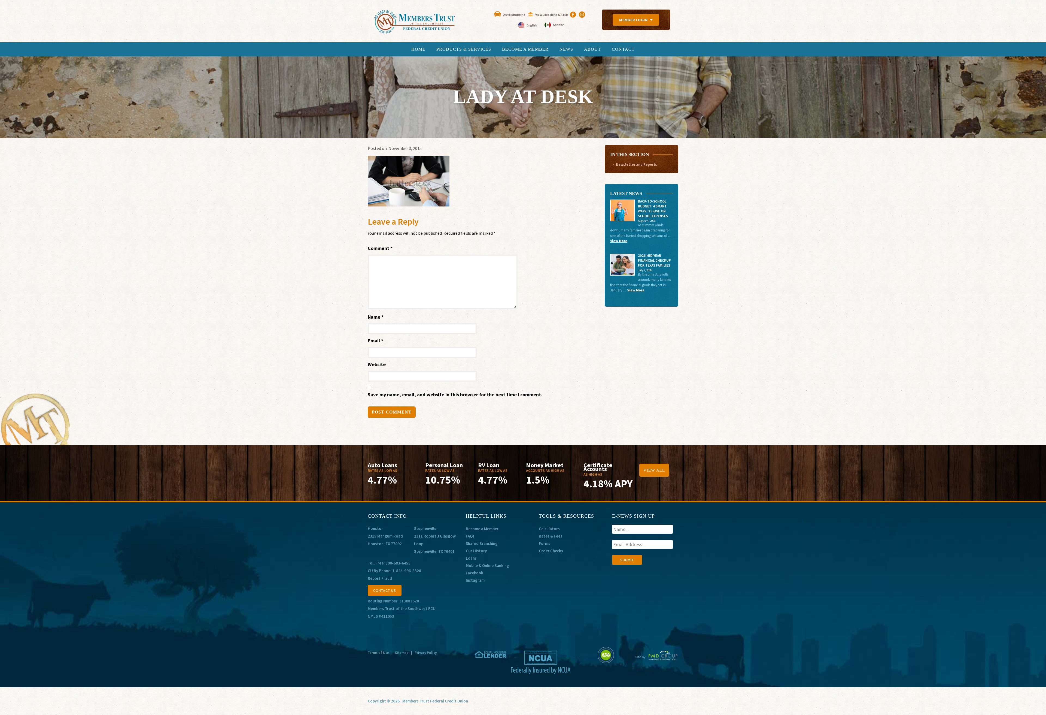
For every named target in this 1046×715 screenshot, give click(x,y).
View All (654, 470)
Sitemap (402, 652)
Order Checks (551, 550)
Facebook (474, 572)
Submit (627, 559)
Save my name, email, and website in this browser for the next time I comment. (455, 394)
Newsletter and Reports (636, 164)
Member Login (633, 19)
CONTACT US (384, 590)
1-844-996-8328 (406, 570)
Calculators (549, 528)
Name (376, 317)
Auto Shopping (514, 15)
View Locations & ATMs (551, 15)
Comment (380, 248)
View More (618, 241)
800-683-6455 (398, 563)
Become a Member (482, 528)
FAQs (470, 536)
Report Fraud (380, 578)
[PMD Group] (656, 660)
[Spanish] (554, 25)
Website (377, 364)
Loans (471, 558)
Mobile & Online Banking (487, 565)
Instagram (475, 580)
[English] (528, 25)
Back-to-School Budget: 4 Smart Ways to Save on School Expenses (653, 208)
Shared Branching (482, 543)
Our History (476, 550)
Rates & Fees (550, 536)
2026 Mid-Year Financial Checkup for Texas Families (654, 260)
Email (375, 340)
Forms (544, 543)
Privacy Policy (426, 652)
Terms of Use (378, 652)
